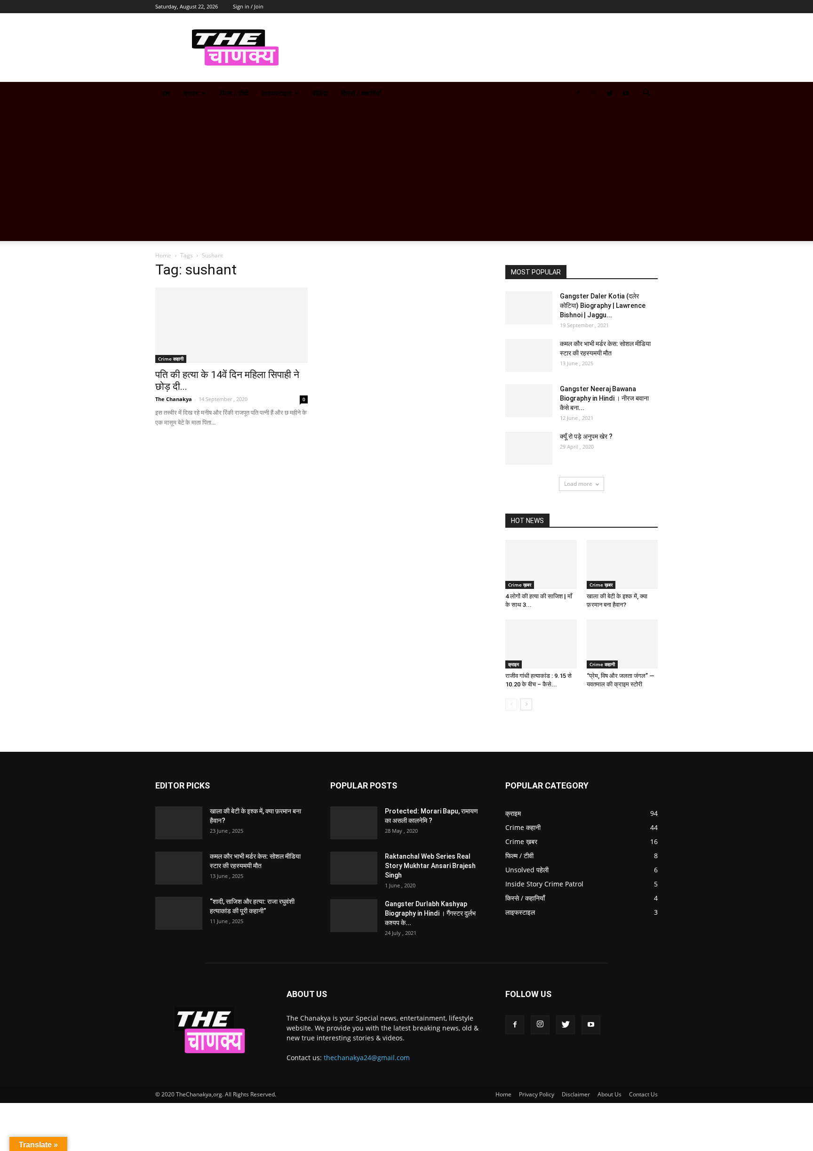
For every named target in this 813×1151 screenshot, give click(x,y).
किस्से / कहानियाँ (361, 93)
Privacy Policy (536, 1094)
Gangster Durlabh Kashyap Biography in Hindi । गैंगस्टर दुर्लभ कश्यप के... (430, 913)
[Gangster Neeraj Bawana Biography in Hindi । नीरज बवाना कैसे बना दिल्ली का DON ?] (528, 400)
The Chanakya (173, 398)
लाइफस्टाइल (276, 93)
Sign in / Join (248, 6)
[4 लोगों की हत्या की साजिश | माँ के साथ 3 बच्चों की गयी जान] (541, 564)
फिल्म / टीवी (234, 93)
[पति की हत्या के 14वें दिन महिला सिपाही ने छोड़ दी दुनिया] (231, 325)
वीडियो (320, 93)
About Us (610, 1094)
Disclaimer (576, 1094)
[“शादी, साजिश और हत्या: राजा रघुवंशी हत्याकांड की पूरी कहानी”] (178, 913)
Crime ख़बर (519, 584)
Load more (578, 484)
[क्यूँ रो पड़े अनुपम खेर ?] (528, 448)
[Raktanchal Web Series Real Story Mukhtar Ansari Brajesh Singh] (353, 868)
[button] (646, 93)
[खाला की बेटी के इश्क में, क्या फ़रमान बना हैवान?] (622, 564)
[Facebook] (578, 93)
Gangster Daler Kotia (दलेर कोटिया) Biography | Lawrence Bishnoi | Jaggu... (603, 305)
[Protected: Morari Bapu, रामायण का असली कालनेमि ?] (353, 822)
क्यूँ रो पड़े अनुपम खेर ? (586, 436)
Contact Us (643, 1094)
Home (163, 255)
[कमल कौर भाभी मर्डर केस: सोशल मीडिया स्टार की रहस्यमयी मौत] (528, 355)
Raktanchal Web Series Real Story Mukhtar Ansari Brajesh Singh (430, 866)
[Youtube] (626, 93)
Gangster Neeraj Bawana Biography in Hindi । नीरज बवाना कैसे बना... (604, 398)
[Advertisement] (406, 175)
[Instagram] (594, 93)
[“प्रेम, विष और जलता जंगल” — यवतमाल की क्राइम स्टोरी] (622, 644)
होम (166, 93)
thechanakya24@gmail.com (367, 1057)
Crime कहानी (170, 358)
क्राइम (191, 93)
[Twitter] (610, 93)
